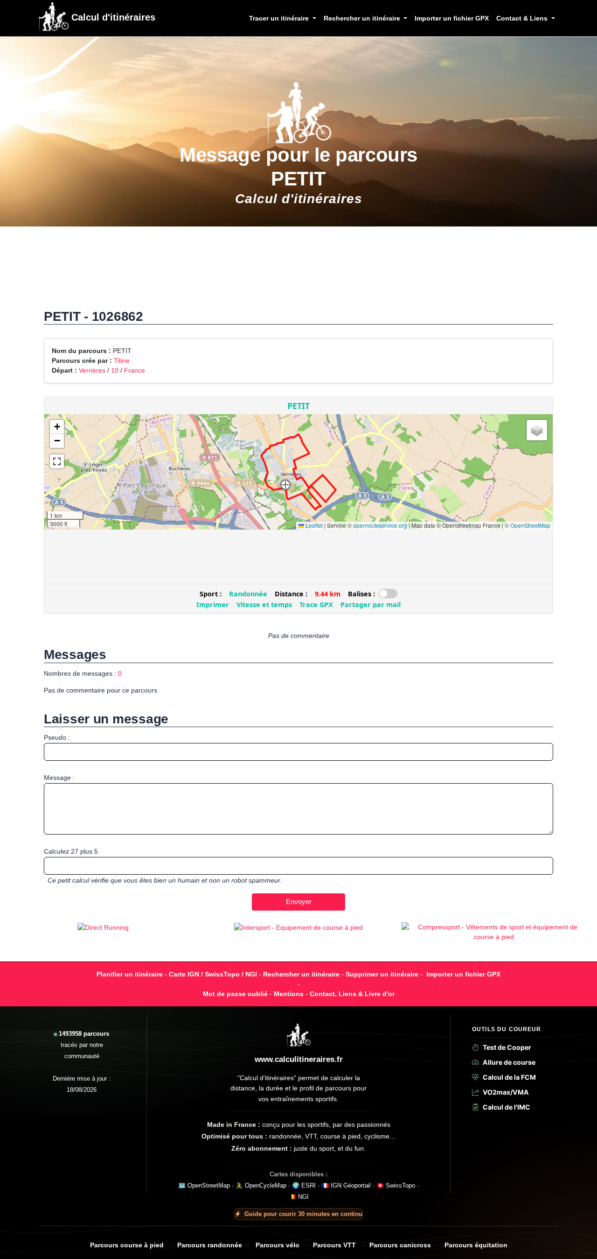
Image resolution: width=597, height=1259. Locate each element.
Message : (59, 777)
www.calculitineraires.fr (299, 1059)
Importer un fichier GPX (452, 18)
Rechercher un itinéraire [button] (363, 18)
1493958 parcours (84, 1033)
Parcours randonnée (209, 1245)
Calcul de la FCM (509, 1077)
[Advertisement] (298, 272)
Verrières (92, 370)
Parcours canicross (400, 1245)
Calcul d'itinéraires (112, 17)
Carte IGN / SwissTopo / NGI (213, 974)
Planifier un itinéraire (130, 974)
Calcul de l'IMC (506, 1107)
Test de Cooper (507, 1047)
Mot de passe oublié (235, 993)
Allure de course (509, 1062)
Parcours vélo (277, 1245)
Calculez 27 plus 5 (71, 851)
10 (114, 370)
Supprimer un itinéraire (382, 974)
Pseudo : (57, 737)
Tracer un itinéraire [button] (280, 18)
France (134, 370)
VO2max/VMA (506, 1092)
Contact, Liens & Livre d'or (352, 993)
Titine (122, 360)
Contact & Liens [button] (522, 18)
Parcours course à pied (127, 1245)
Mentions (289, 993)
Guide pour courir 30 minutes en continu (303, 1213)
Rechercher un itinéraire (301, 974)
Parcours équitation (475, 1245)
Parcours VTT (334, 1245)
